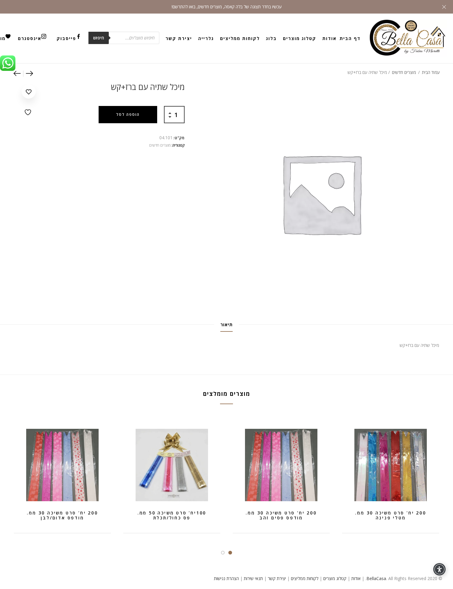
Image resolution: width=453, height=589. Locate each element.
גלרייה (206, 38)
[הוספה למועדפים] (29, 100)
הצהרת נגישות (226, 578)
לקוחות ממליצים (240, 38)
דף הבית (350, 38)
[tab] (226, 325)
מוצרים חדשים (404, 72)
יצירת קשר (178, 38)
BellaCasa (376, 578)
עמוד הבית (431, 72)
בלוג (271, 38)
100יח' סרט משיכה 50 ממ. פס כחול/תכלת (171, 515)
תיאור (226, 324)
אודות (329, 38)
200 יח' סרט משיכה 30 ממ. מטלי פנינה (390, 515)
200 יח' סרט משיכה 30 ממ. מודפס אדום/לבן (62, 515)
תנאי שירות (253, 578)
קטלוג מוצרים (299, 38)
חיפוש (98, 38)
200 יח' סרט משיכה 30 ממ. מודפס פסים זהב (281, 515)
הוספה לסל (128, 114)
